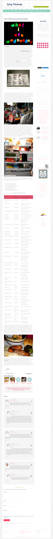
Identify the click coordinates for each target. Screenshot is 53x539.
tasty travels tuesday (41, 119)
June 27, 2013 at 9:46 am (14, 400)
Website (5, 510)
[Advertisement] (19, 16)
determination (46, 112)
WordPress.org (43, 225)
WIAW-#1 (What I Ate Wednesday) (28, 373)
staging (38, 119)
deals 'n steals (39, 112)
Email (5, 505)
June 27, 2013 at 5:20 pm (14, 432)
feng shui (41, 113)
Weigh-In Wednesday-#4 (45, 126)
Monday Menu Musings (40, 117)
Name (5, 500)
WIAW (15, 46)
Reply (6, 407)
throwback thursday (45, 119)
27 (44, 92)
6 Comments (13, 20)
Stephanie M (12, 399)
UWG (48, 119)
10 (39, 88)
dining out (38, 113)
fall (39, 113)
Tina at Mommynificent (23, 530)
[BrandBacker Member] (47, 168)
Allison (11, 431)
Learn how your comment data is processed (22, 523)
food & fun (43, 113)
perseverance (39, 118)
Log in (43, 221)
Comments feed (43, 224)
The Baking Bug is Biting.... (10, 373)
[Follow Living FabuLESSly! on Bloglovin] (43, 76)
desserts (43, 112)
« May (39, 96)
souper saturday (47, 118)
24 (39, 92)
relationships (43, 118)
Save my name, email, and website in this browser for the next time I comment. (18, 517)
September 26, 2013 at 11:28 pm (16, 475)
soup (45, 118)
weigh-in (41, 121)
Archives (5, 530)
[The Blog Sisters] (43, 178)
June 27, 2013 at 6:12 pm (15, 444)
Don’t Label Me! (37, 530)
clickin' (39, 36)
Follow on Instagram (45, 67)
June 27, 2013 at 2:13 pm (15, 412)
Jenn (12, 411)
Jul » (46, 96)
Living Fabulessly (14, 4)
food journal (46, 113)
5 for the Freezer (25, 94)
